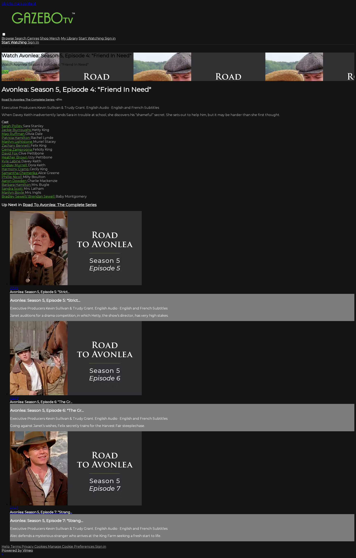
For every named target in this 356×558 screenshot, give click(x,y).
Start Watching (92, 38)
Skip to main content (19, 4)
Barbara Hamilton (17, 185)
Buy (5, 72)
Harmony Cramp (16, 169)
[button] (3, 34)
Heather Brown (15, 157)
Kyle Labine (11, 161)
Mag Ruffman (13, 134)
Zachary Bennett (16, 146)
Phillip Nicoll (12, 177)
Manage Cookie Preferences (71, 547)
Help (6, 547)
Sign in (110, 38)
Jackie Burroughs (17, 130)
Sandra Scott (13, 189)
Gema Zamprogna (17, 149)
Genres (33, 38)
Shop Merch (50, 38)
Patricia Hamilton (16, 138)
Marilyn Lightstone (17, 142)
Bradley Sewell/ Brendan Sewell (29, 196)
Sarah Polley (12, 126)
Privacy (28, 547)
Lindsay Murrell (15, 165)
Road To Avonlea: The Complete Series (28, 99)
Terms (16, 547)
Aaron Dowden (14, 181)
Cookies (41, 547)
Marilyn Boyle (13, 193)
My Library (69, 38)
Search (21, 38)
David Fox (10, 153)
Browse (8, 38)
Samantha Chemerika (20, 173)
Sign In (33, 42)
